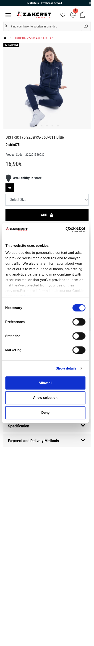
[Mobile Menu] (7, 15)
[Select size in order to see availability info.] (9, 187)
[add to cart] (82, 14)
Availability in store (27, 178)
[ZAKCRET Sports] (34, 14)
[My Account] (73, 14)
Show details (66, 368)
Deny (45, 412)
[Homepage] (5, 38)
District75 (12, 145)
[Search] (86, 26)
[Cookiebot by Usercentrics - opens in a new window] (65, 229)
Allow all (45, 383)
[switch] (78, 321)
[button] (6, 26)
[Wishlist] (63, 14)
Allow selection (45, 397)
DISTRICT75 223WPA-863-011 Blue (34, 38)
